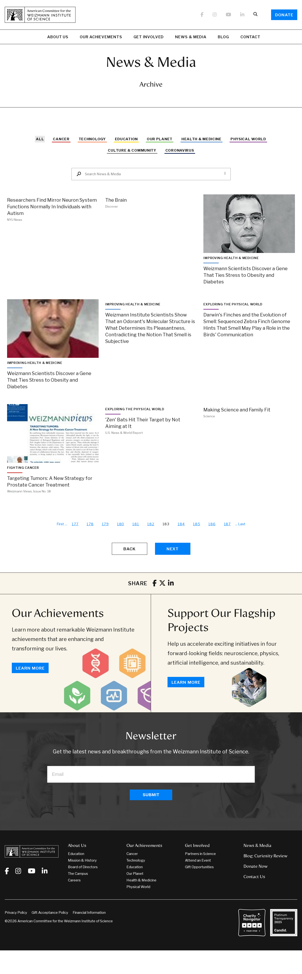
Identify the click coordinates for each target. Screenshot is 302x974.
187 (227, 524)
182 (150, 524)
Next (173, 549)
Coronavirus (179, 150)
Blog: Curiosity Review (265, 856)
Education (126, 139)
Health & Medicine (201, 139)
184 (181, 524)
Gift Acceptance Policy (50, 912)
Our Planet (159, 139)
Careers (74, 880)
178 (90, 524)
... (236, 524)
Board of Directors (83, 867)
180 (120, 524)
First (60, 524)
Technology (92, 139)
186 (211, 524)
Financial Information (89, 912)
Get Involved (149, 37)
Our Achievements (101, 37)
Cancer (61, 139)
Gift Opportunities (199, 867)
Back (129, 549)
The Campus (78, 873)
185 (196, 524)
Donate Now (255, 866)
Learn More (30, 668)
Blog (223, 37)
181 (135, 524)
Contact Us (254, 876)
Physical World (248, 139)
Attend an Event (198, 860)
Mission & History (82, 860)
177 (75, 524)
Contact (250, 37)
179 (105, 524)
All (40, 139)
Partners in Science (200, 854)
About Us (57, 37)
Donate (284, 15)
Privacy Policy (16, 912)
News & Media (190, 37)
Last (241, 524)
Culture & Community (132, 150)
